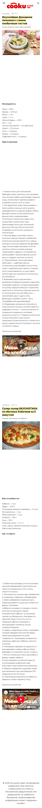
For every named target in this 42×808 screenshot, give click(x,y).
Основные (6, 13)
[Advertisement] (21, 79)
